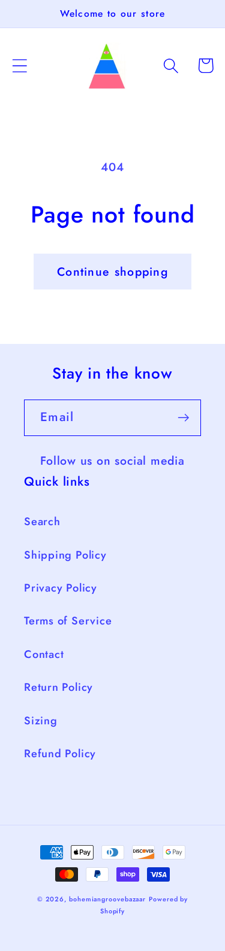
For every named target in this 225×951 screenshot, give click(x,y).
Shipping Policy (65, 555)
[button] (19, 65)
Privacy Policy (60, 588)
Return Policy (58, 687)
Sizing (41, 721)
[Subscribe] (183, 418)
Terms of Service (68, 621)
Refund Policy (60, 753)
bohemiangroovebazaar (107, 899)
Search (42, 521)
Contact (44, 654)
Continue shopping (112, 271)
